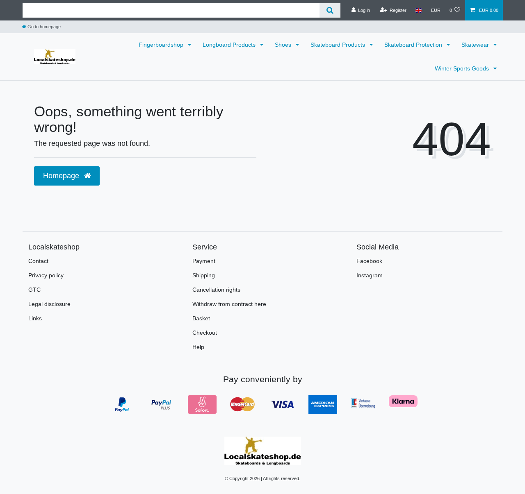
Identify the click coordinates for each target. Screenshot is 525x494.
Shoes (284, 44)
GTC (34, 289)
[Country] (418, 10)
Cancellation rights (216, 289)
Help (198, 347)
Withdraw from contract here (229, 304)
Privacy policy (46, 275)
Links (35, 318)
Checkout (204, 332)
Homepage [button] (62, 176)
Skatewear (476, 44)
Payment (203, 261)
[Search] (330, 10)
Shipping (203, 275)
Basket (201, 318)
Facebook (369, 261)
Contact (38, 261)
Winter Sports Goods (463, 68)
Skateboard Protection (414, 44)
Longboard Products (230, 44)
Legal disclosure (49, 304)
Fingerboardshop (162, 44)
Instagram (369, 275)
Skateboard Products (338, 44)
